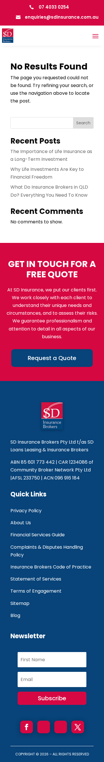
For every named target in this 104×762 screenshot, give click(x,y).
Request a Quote (52, 358)
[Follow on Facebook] (26, 727)
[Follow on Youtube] (43, 727)
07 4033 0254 (54, 7)
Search (83, 123)
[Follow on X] (77, 727)
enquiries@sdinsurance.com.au (62, 17)
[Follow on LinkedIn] (60, 727)
